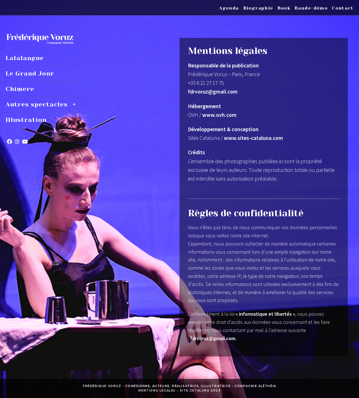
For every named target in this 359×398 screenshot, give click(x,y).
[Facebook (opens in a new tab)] (9, 141)
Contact (342, 8)
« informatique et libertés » (265, 314)
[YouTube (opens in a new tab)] (25, 141)
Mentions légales (157, 390)
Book (284, 8)
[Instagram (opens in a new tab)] (17, 141)
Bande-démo (311, 8)
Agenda (229, 8)
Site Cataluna (195, 390)
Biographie (258, 8)
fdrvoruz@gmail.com (212, 338)
